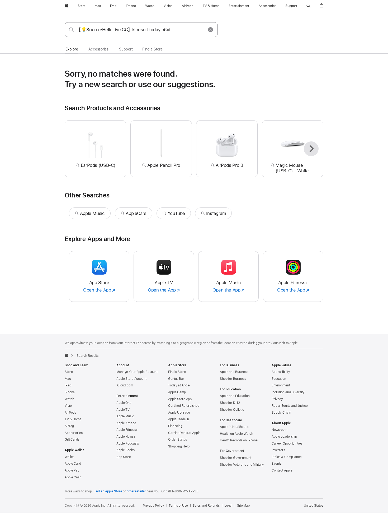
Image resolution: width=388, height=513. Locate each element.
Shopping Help (178, 446)
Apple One (123, 403)
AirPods (70, 412)
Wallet (69, 457)
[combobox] (141, 29)
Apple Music (125, 416)
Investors (278, 450)
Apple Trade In (178, 419)
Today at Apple (179, 385)
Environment (281, 385)
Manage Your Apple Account (137, 372)
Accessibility (281, 372)
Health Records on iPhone (239, 440)
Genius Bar (176, 379)
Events (276, 463)
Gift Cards (72, 439)
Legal (228, 505)
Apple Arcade (126, 423)
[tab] (71, 49)
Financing (175, 426)
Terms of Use (178, 505)
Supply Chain (281, 412)
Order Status (177, 439)
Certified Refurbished (183, 406)
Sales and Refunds (206, 505)
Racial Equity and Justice (290, 406)
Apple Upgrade (179, 412)
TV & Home (73, 419)
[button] (308, 6)
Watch (69, 399)
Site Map (243, 505)
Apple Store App (180, 399)
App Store (123, 457)
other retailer (136, 491)
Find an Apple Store (108, 491)
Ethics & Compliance (287, 457)
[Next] (311, 148)
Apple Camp (177, 392)
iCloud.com (124, 385)
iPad (68, 385)
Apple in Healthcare (234, 427)
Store (69, 372)
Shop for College (232, 410)
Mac (68, 379)
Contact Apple (282, 470)
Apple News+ (126, 436)
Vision (69, 406)
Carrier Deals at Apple (184, 433)
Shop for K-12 (230, 403)
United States (313, 505)
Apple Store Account (131, 379)
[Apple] (66, 355)
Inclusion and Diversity (288, 392)
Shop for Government (235, 458)
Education (279, 379)
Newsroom (279, 430)
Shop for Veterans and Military (242, 464)
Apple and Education (235, 396)
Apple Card (73, 463)
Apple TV (123, 410)
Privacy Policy (153, 505)
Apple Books (125, 450)
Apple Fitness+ (127, 430)
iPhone (70, 392)
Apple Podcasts (127, 443)
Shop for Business (233, 379)
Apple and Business (234, 372)
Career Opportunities (287, 443)
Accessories (74, 433)
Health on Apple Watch (236, 434)
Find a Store (177, 372)
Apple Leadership (284, 436)
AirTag (69, 426)
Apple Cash (73, 477)
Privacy (277, 399)
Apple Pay (72, 470)
